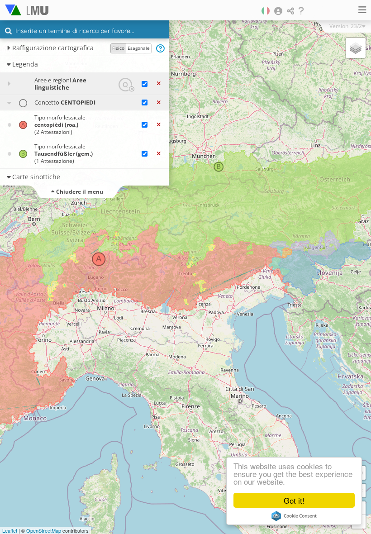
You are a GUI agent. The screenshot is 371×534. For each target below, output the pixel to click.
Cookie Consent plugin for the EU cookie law (294, 516)
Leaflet (9, 530)
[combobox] (84, 31)
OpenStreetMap (43, 530)
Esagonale (139, 48)
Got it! (294, 500)
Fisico (118, 48)
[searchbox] (85, 32)
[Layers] (356, 48)
